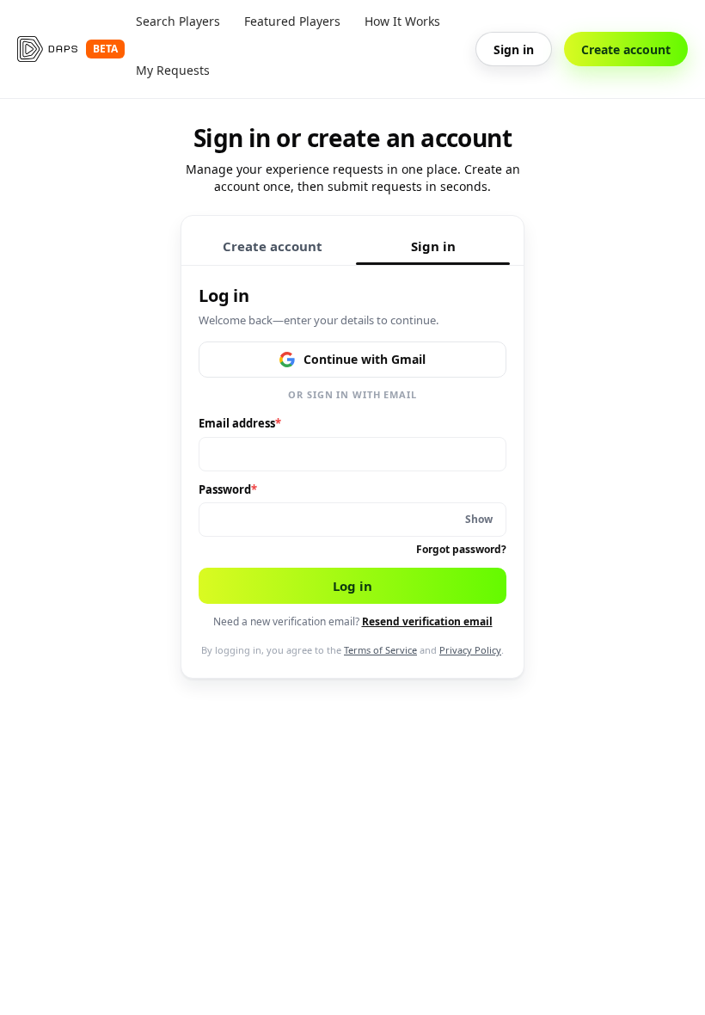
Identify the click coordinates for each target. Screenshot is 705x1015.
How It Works (402, 21)
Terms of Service (380, 649)
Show (479, 519)
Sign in (514, 49)
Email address (240, 423)
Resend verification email (427, 621)
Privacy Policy (470, 649)
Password (228, 489)
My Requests (173, 70)
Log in (352, 585)
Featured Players (292, 21)
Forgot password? (461, 549)
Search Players (178, 21)
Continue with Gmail (364, 359)
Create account (626, 49)
